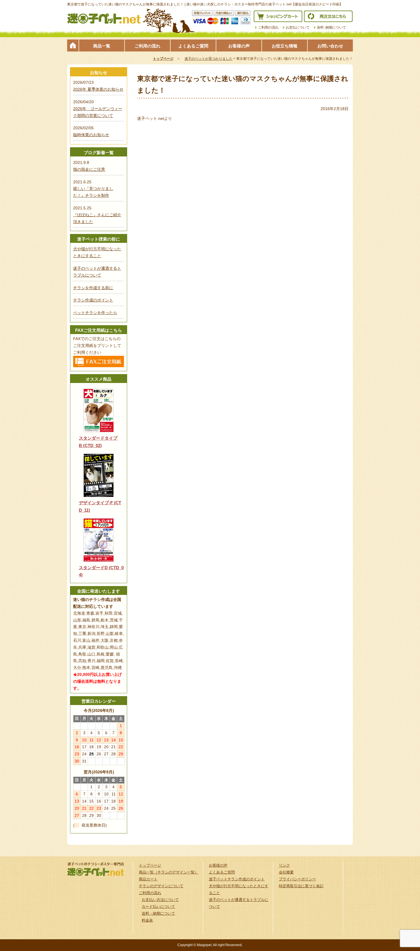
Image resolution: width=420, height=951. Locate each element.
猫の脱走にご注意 (89, 169)
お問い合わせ (330, 45)
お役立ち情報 (284, 45)
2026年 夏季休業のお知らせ (98, 89)
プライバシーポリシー (297, 879)
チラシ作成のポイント (93, 300)
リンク (284, 865)
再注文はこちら (328, 16)
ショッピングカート (278, 16)
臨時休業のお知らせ (91, 134)
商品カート (148, 879)
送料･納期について (331, 27)
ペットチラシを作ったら (95, 312)
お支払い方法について (160, 900)
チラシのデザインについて (161, 886)
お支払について (298, 27)
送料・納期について (158, 913)
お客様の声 (239, 45)
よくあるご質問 (193, 45)
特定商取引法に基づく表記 (301, 886)
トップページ (73, 45)
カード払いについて (158, 906)
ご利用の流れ (268, 27)
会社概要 (286, 872)
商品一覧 (101, 45)
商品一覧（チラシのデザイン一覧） (168, 872)
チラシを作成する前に (93, 287)
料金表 (147, 920)
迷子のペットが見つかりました (209, 59)
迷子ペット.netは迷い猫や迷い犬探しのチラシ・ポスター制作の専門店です (104, 18)
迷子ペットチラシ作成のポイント (237, 879)
